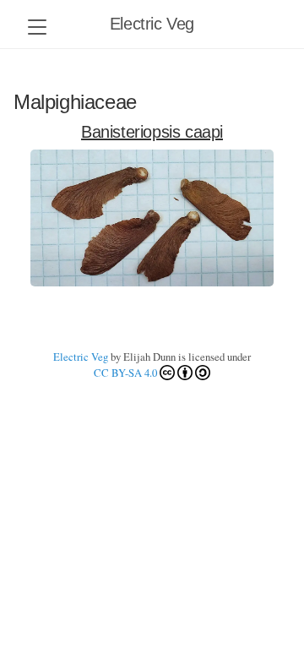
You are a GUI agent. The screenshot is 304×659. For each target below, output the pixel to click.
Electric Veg (152, 23)
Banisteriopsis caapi (152, 132)
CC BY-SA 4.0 (125, 372)
